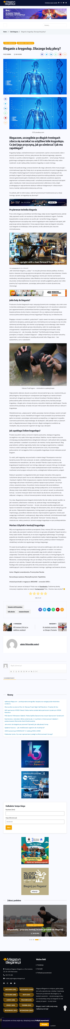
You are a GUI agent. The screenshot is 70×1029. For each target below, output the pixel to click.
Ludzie (11, 918)
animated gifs (15, 260)
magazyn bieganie (24, 603)
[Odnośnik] (31, 663)
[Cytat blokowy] (26, 663)
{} (34, 663)
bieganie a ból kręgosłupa (15, 599)
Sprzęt (10, 923)
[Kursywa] (13, 663)
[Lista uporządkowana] (21, 663)
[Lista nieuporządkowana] (24, 663)
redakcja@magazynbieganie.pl (15, 896)
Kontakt (40, 887)
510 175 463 (9, 893)
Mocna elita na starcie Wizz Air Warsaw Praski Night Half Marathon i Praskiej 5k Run (31, 699)
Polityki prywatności (42, 1020)
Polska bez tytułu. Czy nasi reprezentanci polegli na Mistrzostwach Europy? (29, 726)
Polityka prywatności (44, 891)
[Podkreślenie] (16, 663)
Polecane (26, 918)
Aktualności (26, 907)
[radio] (30, 586)
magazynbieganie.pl (32, 944)
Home (5, 24)
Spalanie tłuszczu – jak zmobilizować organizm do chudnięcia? (25, 720)
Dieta (26, 913)
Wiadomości (11, 928)
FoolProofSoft (51, 944)
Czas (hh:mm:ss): (11, 761)
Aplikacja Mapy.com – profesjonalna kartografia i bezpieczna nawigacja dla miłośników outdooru (32, 695)
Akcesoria (10, 907)
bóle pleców (11, 603)
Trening (26, 923)
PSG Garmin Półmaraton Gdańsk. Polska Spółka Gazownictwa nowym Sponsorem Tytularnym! (34, 708)
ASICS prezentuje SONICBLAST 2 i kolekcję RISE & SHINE (23, 723)
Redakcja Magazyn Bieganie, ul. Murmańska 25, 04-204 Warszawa (17, 888)
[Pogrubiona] (11, 663)
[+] (36, 663)
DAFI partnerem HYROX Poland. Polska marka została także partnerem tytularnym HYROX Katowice (33, 703)
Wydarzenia (26, 928)
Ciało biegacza (14, 24)
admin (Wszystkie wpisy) (29, 636)
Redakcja (40, 883)
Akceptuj (44, 1024)
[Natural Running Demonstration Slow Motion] (38, 241)
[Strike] (19, 663)
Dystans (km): (10, 752)
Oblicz (8, 770)
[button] (31, 857)
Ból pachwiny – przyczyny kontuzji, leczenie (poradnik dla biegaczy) (35, 847)
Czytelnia (10, 913)
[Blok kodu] (29, 663)
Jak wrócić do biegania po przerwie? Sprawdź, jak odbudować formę (26, 716)
